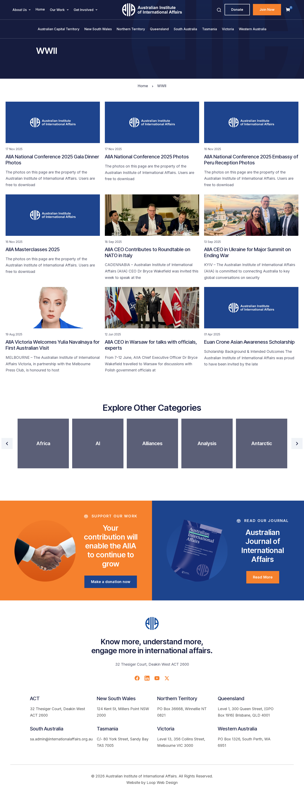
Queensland (159, 29)
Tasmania (209, 29)
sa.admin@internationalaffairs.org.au (61, 739)
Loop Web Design (162, 782)
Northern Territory (131, 29)
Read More (263, 577)
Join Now (267, 9)
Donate (237, 9)
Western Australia (252, 29)
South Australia (185, 29)
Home (40, 9)
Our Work (57, 10)
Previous (7, 443)
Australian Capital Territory (58, 29)
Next (297, 443)
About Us (19, 10)
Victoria (228, 29)
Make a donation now (110, 582)
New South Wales (98, 29)
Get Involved (83, 10)
